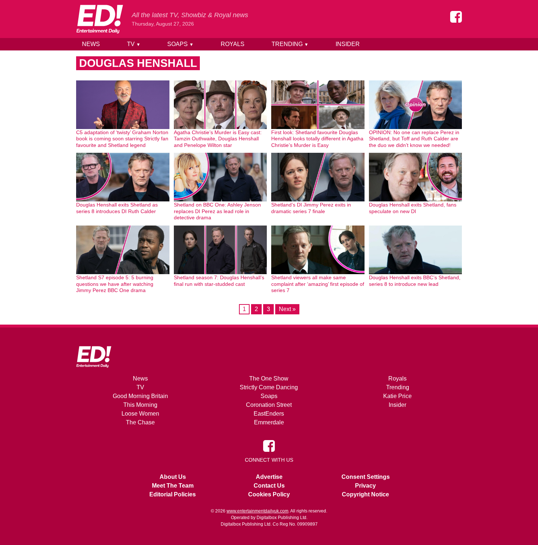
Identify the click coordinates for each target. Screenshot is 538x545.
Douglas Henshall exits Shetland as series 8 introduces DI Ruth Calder (117, 208)
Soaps (180, 44)
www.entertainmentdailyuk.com (257, 511)
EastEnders (269, 413)
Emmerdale (269, 422)
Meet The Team (173, 485)
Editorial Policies (172, 494)
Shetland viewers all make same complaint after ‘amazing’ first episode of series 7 (317, 284)
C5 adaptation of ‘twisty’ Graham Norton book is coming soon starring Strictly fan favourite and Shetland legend (122, 138)
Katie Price (397, 396)
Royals (232, 44)
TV (134, 44)
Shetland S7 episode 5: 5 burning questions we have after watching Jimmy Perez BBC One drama (114, 284)
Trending (290, 44)
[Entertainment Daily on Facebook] (456, 17)
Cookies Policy (269, 494)
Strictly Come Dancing (269, 387)
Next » (287, 309)
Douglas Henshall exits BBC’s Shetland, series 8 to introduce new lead (414, 281)
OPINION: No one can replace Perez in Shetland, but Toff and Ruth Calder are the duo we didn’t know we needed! (414, 138)
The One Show (268, 378)
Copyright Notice (365, 494)
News (91, 44)
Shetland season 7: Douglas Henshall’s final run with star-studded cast (219, 281)
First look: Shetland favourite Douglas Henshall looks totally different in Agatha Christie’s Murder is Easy (317, 138)
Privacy (365, 485)
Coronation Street (269, 405)
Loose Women (140, 413)
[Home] (99, 19)
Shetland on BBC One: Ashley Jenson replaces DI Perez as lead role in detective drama (217, 211)
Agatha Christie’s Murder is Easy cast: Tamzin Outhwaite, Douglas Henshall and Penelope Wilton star (218, 138)
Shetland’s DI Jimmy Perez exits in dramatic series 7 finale (311, 208)
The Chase (140, 422)
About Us (173, 477)
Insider (348, 44)
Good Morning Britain (140, 396)
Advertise (269, 477)
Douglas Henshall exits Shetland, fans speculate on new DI (412, 208)
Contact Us (269, 485)
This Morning (140, 405)
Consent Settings (365, 477)
